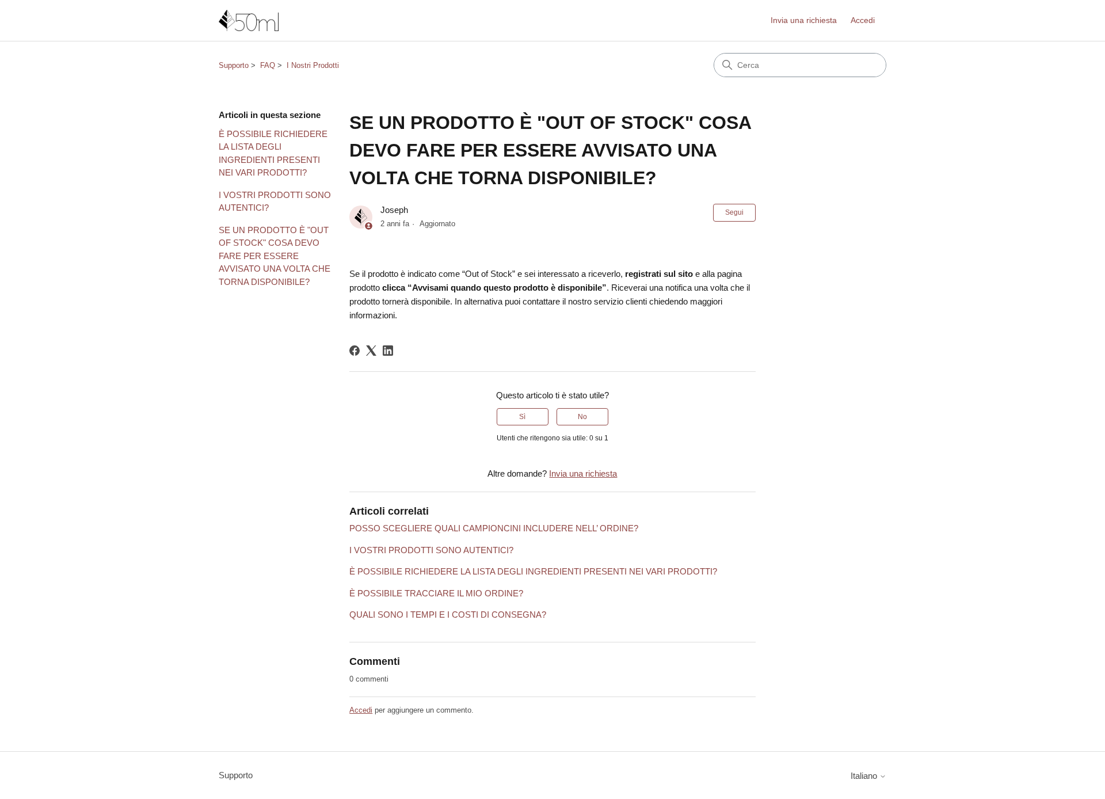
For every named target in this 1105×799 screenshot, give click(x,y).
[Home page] (249, 20)
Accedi (360, 710)
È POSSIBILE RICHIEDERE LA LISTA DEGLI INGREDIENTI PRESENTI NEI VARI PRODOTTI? (273, 153)
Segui (734, 212)
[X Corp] (371, 350)
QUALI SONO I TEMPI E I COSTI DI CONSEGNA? (447, 614)
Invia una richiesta (804, 20)
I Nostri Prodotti (313, 65)
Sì (522, 417)
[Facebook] (354, 350)
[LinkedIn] (388, 350)
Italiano (865, 776)
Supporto (234, 65)
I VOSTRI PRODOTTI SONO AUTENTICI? (275, 201)
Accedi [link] (863, 20)
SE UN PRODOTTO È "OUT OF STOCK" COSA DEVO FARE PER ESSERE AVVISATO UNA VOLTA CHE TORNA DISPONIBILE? (274, 256)
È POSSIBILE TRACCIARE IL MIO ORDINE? (436, 593)
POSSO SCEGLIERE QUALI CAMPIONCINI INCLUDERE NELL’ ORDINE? (493, 528)
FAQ (267, 65)
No (582, 417)
